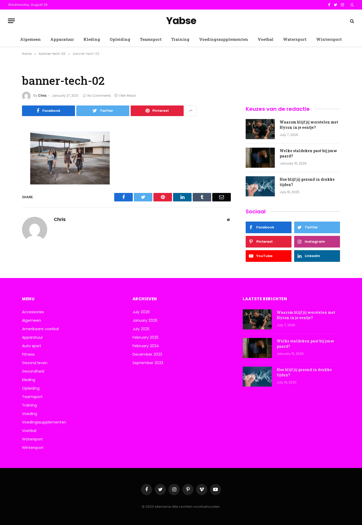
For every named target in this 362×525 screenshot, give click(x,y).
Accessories (33, 312)
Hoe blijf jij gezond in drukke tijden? (307, 182)
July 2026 (141, 312)
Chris (42, 95)
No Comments (99, 95)
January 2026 (145, 320)
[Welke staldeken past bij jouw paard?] (260, 158)
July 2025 (141, 329)
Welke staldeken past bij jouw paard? (308, 153)
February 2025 (145, 337)
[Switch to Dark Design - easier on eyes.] (351, 5)
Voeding (29, 413)
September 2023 (148, 362)
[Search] (351, 21)
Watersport (295, 39)
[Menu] (11, 21)
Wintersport (329, 39)
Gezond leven (34, 362)
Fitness (28, 354)
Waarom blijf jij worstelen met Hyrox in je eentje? (309, 125)
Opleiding (120, 39)
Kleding (91, 39)
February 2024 (146, 345)
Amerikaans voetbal (40, 329)
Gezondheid (33, 371)
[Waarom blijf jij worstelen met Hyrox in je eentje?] (260, 129)
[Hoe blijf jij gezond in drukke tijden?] (260, 186)
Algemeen (30, 39)
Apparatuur (62, 39)
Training (180, 39)
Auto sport (31, 345)
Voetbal (265, 39)
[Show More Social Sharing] (191, 110)
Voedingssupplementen (223, 39)
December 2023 (147, 354)
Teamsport (151, 39)
